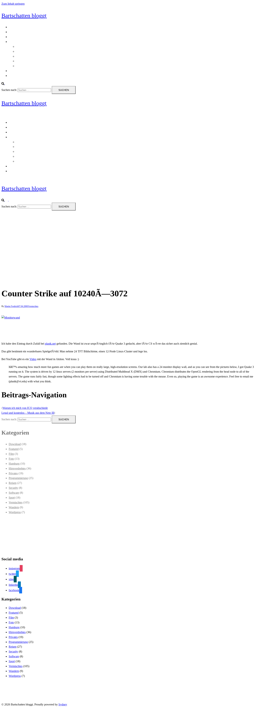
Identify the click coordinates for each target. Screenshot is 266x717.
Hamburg (14, 463)
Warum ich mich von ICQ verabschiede (25, 407)
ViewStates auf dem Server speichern (37, 65)
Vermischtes (33, 306)
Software (14, 492)
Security (13, 487)
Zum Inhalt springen (13, 3)
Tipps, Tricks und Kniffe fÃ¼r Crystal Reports (42, 61)
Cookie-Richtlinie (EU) (22, 31)
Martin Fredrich (11, 306)
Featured (14, 448)
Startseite (14, 70)
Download (15, 444)
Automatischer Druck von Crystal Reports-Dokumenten (48, 46)
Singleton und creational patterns (34, 56)
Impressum (15, 75)
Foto (11, 458)
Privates (13, 473)
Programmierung (18, 41)
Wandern (14, 507)
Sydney (62, 704)
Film (11, 453)
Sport (12, 497)
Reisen (12, 482)
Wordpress (15, 512)
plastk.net (50, 343)
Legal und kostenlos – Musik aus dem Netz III (27, 412)
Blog (11, 27)
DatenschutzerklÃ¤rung (22, 36)
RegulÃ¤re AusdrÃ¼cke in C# (34, 51)
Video (32, 359)
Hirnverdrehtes (17, 468)
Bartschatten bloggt (24, 15)
